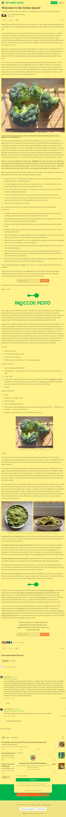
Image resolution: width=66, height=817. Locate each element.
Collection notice (45, 805)
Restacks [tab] (12, 661)
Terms (38, 805)
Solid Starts (38, 554)
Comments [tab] (5, 661)
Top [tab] (3, 737)
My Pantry (11, 597)
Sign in (61, 3)
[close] (49, 755)
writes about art (43, 597)
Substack (24, 813)
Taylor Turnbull (8, 709)
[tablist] (8, 661)
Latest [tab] (8, 737)
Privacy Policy (46, 785)
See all (5, 777)
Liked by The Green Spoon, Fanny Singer (15, 711)
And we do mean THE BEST (9, 744)
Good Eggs (20, 608)
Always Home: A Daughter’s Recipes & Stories (30, 593)
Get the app (41, 809)
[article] (33, 745)
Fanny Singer (11, 14)
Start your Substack (28, 809)
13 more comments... (6, 729)
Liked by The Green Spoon (12, 678)
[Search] (63, 737)
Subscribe (54, 3)
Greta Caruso (21, 14)
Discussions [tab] (14, 737)
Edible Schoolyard (7, 615)
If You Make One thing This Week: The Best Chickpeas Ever (24, 742)
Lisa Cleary (7, 677)
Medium (53, 379)
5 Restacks (21, 642)
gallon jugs (43, 382)
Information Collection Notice (32, 785)
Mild (60, 379)
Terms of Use (41, 784)
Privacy (33, 805)
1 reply (7, 703)
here (23, 265)
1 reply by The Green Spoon (13, 721)
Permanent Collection (47, 590)
